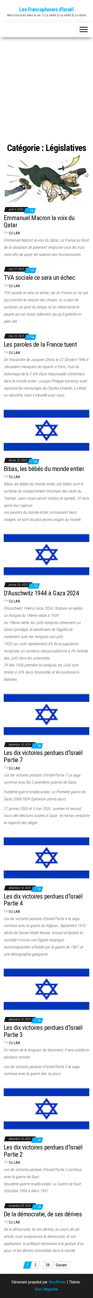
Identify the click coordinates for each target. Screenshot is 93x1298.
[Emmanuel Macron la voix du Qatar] (46, 179)
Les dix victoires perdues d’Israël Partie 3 (43, 1031)
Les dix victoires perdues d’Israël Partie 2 (43, 1151)
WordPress (57, 1282)
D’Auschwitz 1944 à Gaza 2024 (41, 593)
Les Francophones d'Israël (46, 9)
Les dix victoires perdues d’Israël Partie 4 (43, 900)
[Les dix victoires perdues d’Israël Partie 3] (46, 989)
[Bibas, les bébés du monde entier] (46, 430)
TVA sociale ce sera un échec (39, 277)
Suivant (61, 1265)
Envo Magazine (46, 1289)
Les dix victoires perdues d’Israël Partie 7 (43, 756)
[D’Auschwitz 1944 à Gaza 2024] (46, 554)
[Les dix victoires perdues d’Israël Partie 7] (46, 714)
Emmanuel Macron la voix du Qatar (39, 221)
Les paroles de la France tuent (40, 344)
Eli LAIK (14, 233)
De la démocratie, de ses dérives (43, 1214)
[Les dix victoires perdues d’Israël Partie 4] (46, 857)
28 (48, 1265)
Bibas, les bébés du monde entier (44, 468)
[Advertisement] (46, 86)
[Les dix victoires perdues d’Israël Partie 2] (46, 1108)
